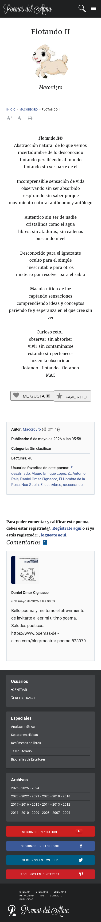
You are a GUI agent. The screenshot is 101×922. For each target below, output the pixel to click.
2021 (35, 796)
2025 (25, 788)
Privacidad (26, 896)
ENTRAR (21, 689)
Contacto (56, 896)
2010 (25, 812)
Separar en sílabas (24, 734)
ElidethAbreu (50, 484)
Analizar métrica (23, 726)
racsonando (73, 484)
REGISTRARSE (25, 698)
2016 (25, 804)
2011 (15, 812)
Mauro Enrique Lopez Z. (51, 473)
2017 (15, 804)
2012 (66, 804)
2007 (56, 812)
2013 (56, 804)
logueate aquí (53, 535)
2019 (56, 796)
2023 (15, 796)
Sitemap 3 (60, 892)
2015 (35, 804)
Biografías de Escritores (28, 759)
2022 (25, 796)
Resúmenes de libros (26, 743)
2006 (66, 812)
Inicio (11, 109)
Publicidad (26, 899)
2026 (15, 788)
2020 (46, 796)
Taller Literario (21, 751)
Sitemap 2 (42, 892)
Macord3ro (28, 109)
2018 (66, 796)
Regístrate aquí (67, 528)
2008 (46, 812)
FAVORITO (75, 397)
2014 (46, 804)
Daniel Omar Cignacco (38, 479)
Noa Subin (30, 484)
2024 (35, 788)
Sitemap (24, 892)
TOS (42, 896)
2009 (35, 812)
